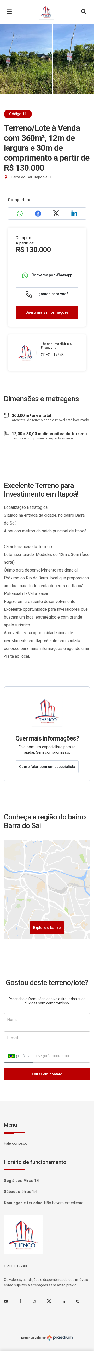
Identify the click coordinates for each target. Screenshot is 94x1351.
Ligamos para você (51, 294)
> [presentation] (85, 64)
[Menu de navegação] (10, 11)
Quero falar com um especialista (47, 767)
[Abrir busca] (83, 12)
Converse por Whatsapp (51, 275)
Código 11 (18, 114)
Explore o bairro (47, 927)
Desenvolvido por (34, 1338)
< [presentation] (8, 64)
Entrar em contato (47, 1074)
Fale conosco (15, 1143)
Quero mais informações (47, 312)
